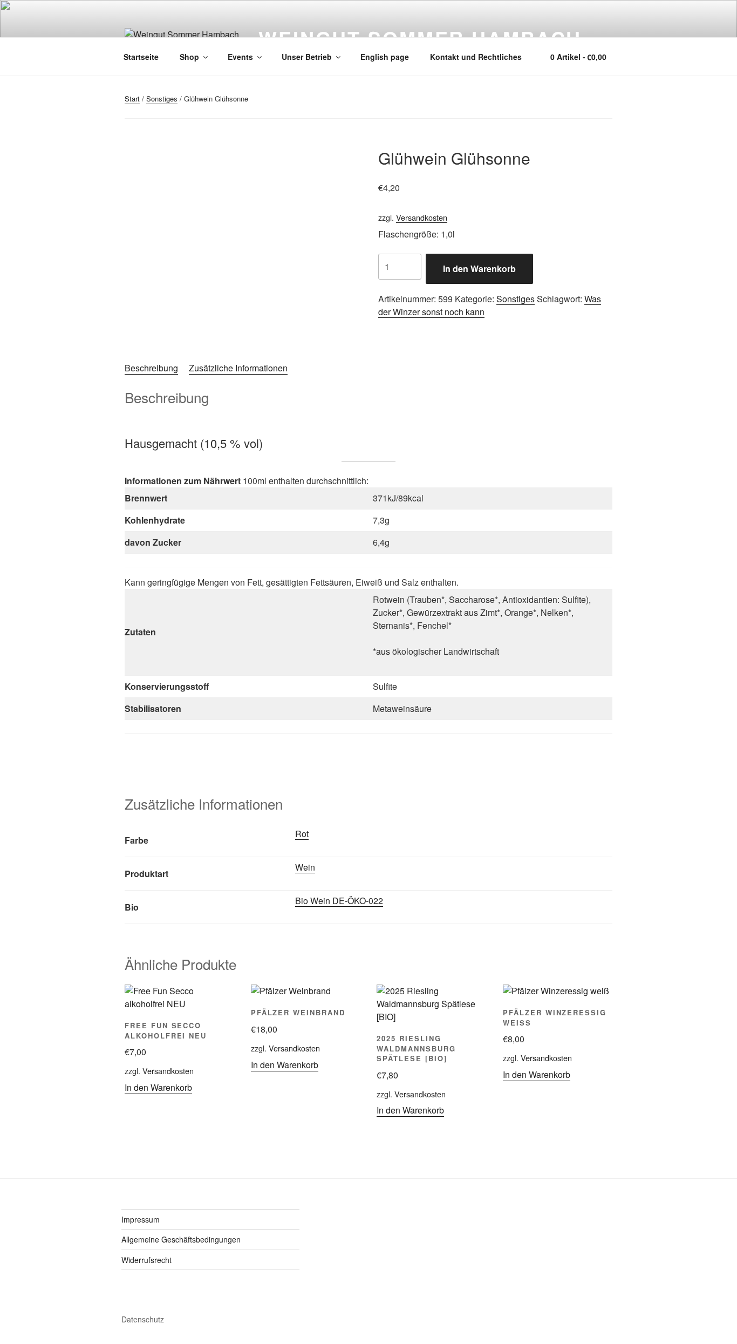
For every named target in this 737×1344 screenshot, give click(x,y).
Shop (189, 56)
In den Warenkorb (479, 268)
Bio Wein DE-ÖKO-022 (339, 900)
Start (132, 98)
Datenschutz (142, 1319)
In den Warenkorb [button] (158, 1087)
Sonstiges (162, 98)
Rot (302, 833)
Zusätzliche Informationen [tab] (238, 368)
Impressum (140, 1219)
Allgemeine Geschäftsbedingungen (181, 1239)
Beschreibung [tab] (151, 368)
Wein (305, 867)
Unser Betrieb (307, 56)
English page (384, 56)
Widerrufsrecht (146, 1259)
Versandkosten (421, 217)
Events (240, 56)
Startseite (141, 56)
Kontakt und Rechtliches (476, 56)
